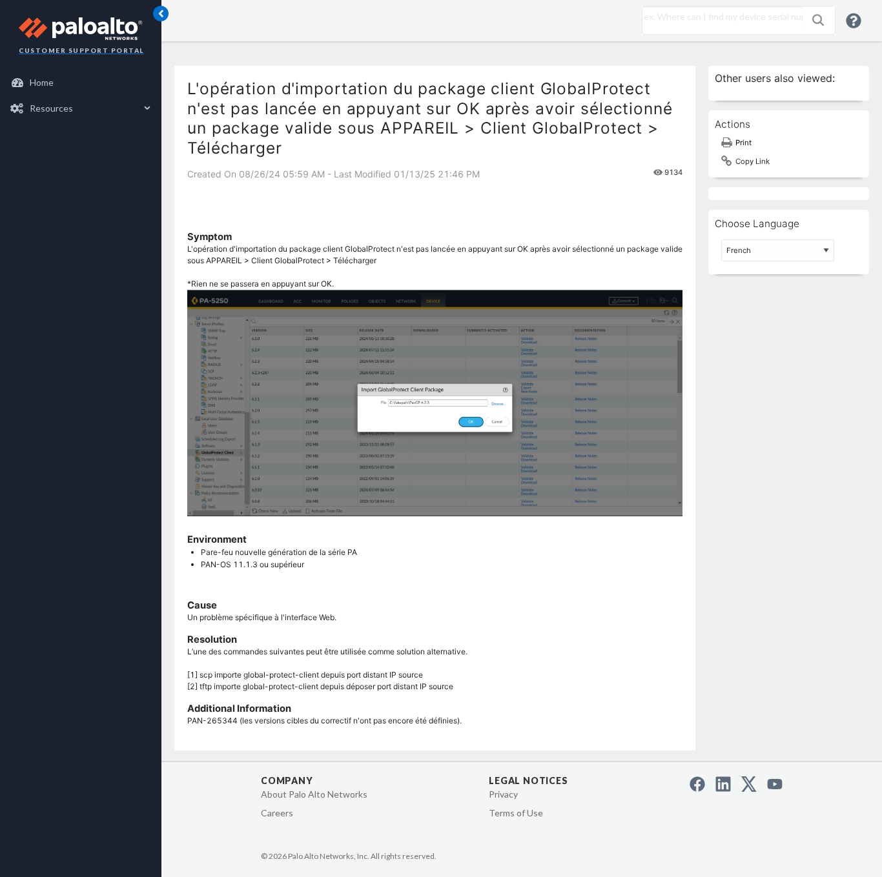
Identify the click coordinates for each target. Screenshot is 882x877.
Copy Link (752, 161)
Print (743, 142)
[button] (818, 20)
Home (42, 82)
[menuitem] (81, 83)
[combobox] (719, 16)
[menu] (80, 95)
